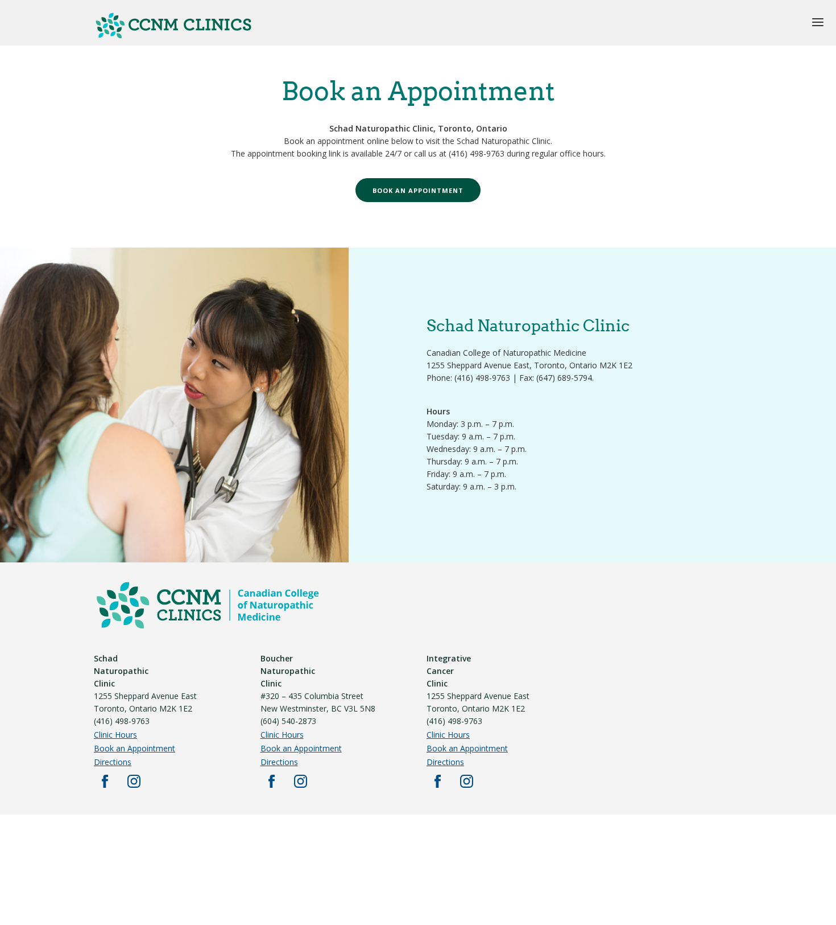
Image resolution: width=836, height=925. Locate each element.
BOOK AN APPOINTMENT (418, 190)
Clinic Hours (115, 734)
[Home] (173, 36)
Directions (112, 762)
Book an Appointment (134, 748)
